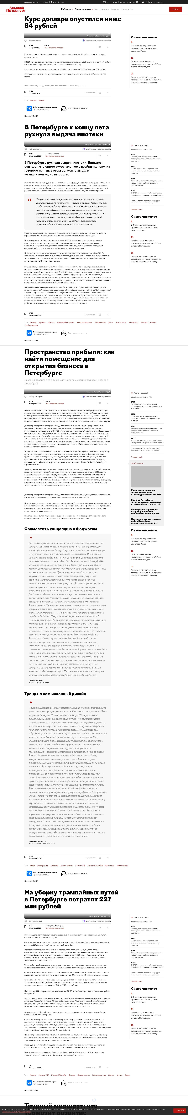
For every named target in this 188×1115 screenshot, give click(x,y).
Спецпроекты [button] (83, 9)
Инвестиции (109, 865)
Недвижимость (100, 322)
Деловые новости (67, 865)
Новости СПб (133, 322)
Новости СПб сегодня (148, 322)
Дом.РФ (96, 253)
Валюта (41, 100)
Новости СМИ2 (31, 116)
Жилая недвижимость (84, 322)
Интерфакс (42, 74)
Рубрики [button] (66, 9)
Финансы (51, 322)
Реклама (114, 9)
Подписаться (112, 2)
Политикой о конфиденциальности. (16, 1112)
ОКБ (75, 183)
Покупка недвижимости (65, 322)
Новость (33, 100)
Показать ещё (136, 209)
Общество (54, 865)
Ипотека (33, 322)
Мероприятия (102, 9)
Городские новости (31, 325)
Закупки (111, 1075)
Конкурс (119, 1075)
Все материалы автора (53, 48)
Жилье (110, 322)
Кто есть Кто (127, 9)
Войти (175, 9)
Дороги (127, 1075)
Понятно (180, 1111)
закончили (45, 1052)
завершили (61, 1045)
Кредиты (42, 322)
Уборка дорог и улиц (99, 1075)
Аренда (32, 865)
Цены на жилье (121, 322)
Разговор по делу (42, 865)
